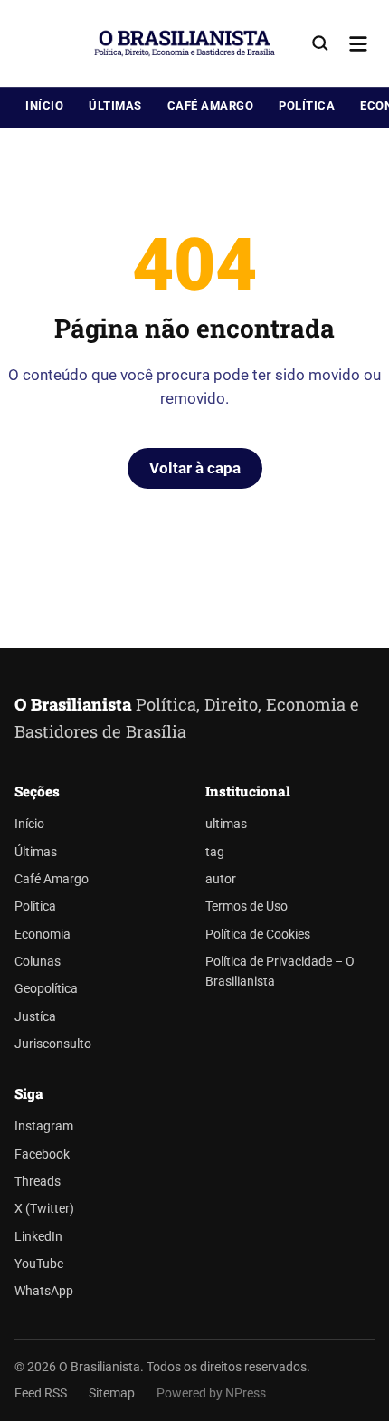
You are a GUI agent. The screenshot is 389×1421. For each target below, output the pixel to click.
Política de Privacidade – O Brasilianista (280, 971)
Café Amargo (210, 105)
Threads (37, 1181)
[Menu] (358, 43)
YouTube (38, 1264)
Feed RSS (40, 1393)
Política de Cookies (257, 934)
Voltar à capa (195, 468)
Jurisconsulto (52, 1044)
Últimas (115, 105)
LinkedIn (38, 1237)
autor (220, 879)
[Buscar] (320, 43)
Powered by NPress (211, 1393)
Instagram (43, 1126)
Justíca (35, 1017)
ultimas (226, 824)
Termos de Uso (246, 906)
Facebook (42, 1154)
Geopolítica (46, 989)
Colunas (37, 961)
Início (44, 105)
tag (214, 852)
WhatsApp (43, 1291)
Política (307, 105)
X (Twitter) (44, 1208)
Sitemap (112, 1393)
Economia (42, 934)
